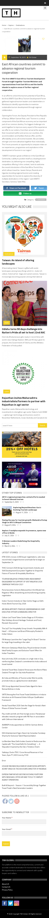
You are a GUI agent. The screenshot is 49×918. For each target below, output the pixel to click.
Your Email (7, 829)
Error (4, 760)
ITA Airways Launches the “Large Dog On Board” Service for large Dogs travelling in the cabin (23, 641)
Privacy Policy (7, 889)
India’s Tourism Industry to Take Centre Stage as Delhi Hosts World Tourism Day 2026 (23, 602)
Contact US (6, 886)
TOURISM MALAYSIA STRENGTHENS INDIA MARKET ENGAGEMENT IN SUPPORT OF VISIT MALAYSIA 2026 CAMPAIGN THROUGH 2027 (22, 581)
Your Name (7, 818)
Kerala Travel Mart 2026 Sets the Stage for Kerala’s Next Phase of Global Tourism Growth (23, 707)
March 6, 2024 (10, 546)
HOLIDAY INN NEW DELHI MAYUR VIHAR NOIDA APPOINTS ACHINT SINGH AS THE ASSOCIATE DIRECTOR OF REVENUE (24, 767)
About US (5, 884)
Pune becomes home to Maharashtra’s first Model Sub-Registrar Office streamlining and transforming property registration (23, 592)
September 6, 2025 (12, 502)
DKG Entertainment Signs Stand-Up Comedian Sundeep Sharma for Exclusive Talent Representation (23, 734)
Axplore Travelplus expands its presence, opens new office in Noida (24, 531)
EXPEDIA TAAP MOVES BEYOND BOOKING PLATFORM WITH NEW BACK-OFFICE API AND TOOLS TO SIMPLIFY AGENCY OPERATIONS (22, 777)
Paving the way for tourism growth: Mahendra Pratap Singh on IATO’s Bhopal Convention (24, 521)
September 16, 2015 (18, 57)
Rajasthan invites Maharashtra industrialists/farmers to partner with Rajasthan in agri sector (23, 401)
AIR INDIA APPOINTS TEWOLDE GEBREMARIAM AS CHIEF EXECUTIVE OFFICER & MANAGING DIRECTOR (23, 610)
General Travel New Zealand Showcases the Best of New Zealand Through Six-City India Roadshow (24, 671)
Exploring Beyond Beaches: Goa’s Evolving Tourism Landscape (27, 508)
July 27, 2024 (9, 535)
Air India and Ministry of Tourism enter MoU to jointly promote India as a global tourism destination (22, 679)
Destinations (20, 25)
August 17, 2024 (22, 512)
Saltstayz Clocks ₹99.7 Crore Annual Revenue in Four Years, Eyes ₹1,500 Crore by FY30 (22, 753)
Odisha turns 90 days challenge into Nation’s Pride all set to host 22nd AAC (23, 330)
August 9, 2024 (10, 525)
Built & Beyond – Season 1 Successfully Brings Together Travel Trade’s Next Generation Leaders (24, 786)
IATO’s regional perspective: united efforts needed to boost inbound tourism (23, 498)
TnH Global (32, 57)
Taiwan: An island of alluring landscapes (18, 262)
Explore (11, 25)
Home (4, 25)
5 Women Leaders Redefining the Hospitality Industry (21, 542)
